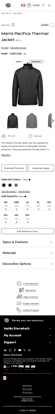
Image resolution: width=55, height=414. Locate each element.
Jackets (17, 13)
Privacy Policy (27, 392)
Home (5, 13)
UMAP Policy (27, 385)
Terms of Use (27, 389)
